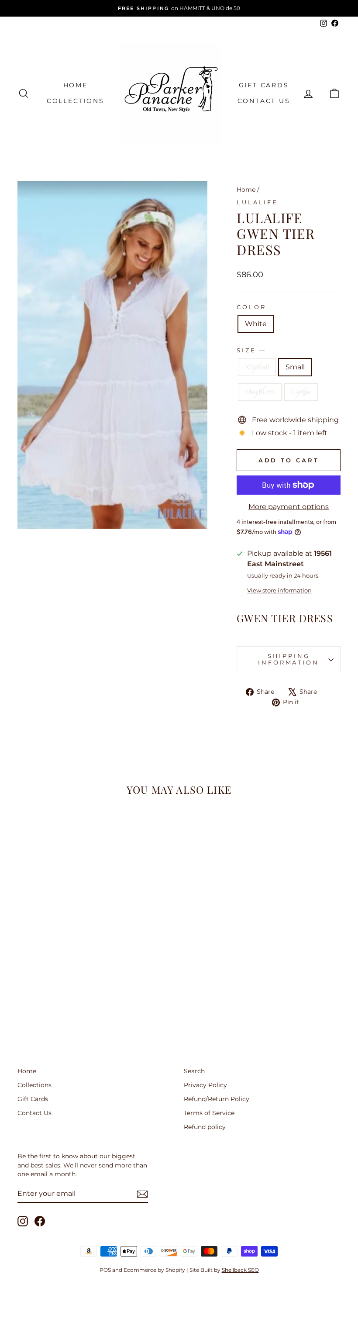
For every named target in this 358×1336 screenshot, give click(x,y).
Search (194, 1070)
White (256, 324)
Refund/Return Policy (216, 1098)
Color (251, 307)
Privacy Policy (205, 1084)
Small (295, 367)
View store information (279, 590)
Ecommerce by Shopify (154, 1270)
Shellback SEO (240, 1270)
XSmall (257, 367)
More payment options (288, 507)
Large (301, 392)
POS (105, 1270)
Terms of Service (209, 1112)
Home (75, 85)
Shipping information (288, 659)
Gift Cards (264, 85)
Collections (75, 101)
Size (251, 350)
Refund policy (205, 1126)
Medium (260, 392)
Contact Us (264, 101)
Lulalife (257, 202)
